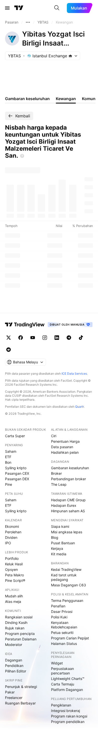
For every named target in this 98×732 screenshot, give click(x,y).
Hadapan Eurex (63, 505)
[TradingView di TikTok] (80, 337)
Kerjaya (57, 548)
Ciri (53, 436)
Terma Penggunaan (67, 600)
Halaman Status (64, 643)
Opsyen (11, 569)
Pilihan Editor (15, 671)
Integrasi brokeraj (65, 710)
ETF (8, 457)
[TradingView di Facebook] (20, 337)
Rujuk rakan (14, 628)
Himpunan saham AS (68, 511)
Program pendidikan (67, 721)
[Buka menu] (7, 8)
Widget (57, 663)
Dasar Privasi (61, 611)
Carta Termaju (62, 684)
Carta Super (15, 436)
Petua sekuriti (62, 632)
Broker (56, 473)
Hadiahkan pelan (65, 452)
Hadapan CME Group (68, 500)
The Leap (59, 484)
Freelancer (13, 697)
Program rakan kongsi (69, 716)
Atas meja (13, 601)
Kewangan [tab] (66, 98)
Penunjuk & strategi (21, 686)
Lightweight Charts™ (67, 678)
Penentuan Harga (65, 441)
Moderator (13, 644)
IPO (8, 543)
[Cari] (57, 8)
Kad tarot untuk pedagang (64, 577)
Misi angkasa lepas (66, 532)
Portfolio (12, 558)
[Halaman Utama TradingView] (18, 8)
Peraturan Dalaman (20, 639)
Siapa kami (60, 526)
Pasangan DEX (17, 479)
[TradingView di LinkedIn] (56, 337)
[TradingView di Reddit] (8, 349)
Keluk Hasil (14, 564)
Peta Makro (14, 575)
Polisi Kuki (59, 617)
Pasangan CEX (17, 473)
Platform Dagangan (67, 689)
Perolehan (13, 532)
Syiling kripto (15, 468)
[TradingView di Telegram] (68, 337)
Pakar (10, 692)
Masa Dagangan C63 (68, 585)
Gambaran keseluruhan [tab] (27, 98)
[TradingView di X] (8, 337)
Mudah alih (14, 596)
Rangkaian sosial (18, 617)
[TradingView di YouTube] (32, 337)
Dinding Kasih (16, 622)
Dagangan (13, 660)
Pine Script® (15, 580)
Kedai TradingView (66, 569)
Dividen (11, 537)
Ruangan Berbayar (20, 703)
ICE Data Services (74, 373)
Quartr (79, 406)
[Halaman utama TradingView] (25, 324)
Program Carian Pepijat (70, 638)
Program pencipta (20, 633)
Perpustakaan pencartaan (62, 670)
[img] (70, 56)
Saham (10, 451)
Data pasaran (62, 447)
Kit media (58, 554)
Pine (8, 484)
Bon (8, 462)
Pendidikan (14, 665)
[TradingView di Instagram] (44, 337)
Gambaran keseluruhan (70, 468)
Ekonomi (12, 526)
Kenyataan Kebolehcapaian (64, 624)
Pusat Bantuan (63, 543)
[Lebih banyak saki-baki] (28, 22)
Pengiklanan (61, 705)
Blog (54, 537)
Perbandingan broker (68, 479)
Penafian (58, 606)
